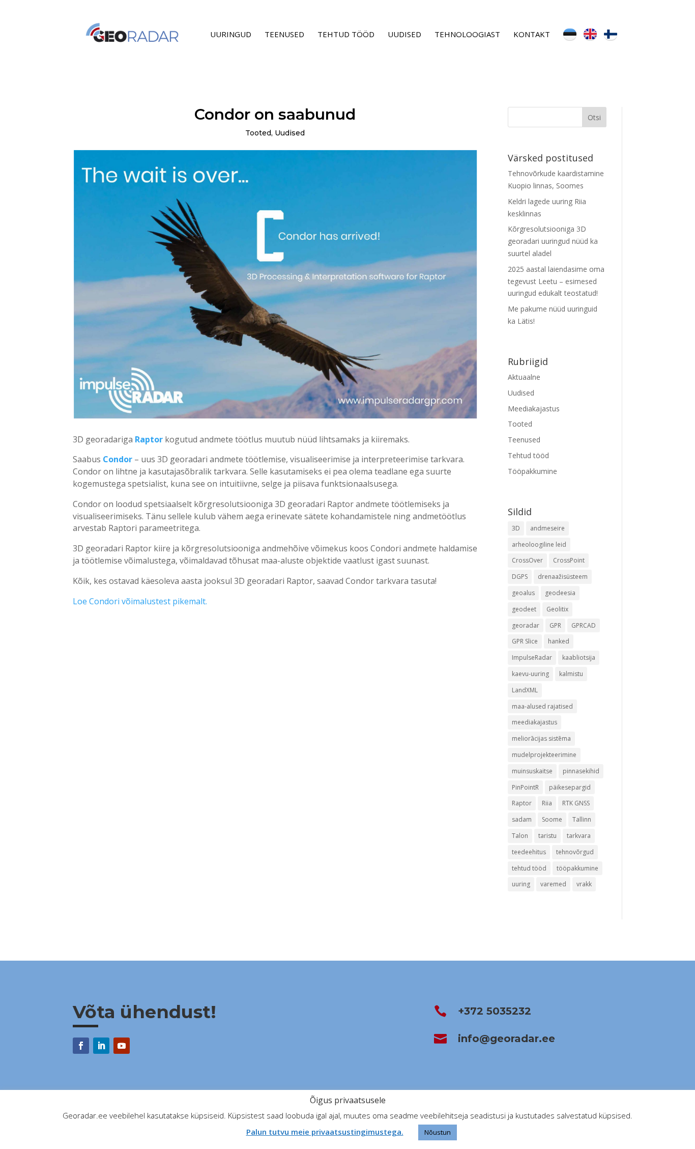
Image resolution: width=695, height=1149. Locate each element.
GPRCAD (583, 625)
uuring (521, 884)
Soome (552, 819)
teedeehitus (529, 852)
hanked (558, 641)
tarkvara (579, 835)
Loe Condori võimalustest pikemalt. (140, 601)
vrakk (584, 884)
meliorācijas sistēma (541, 738)
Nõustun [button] (437, 1132)
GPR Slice (525, 641)
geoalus (523, 592)
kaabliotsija (578, 657)
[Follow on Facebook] (81, 1046)
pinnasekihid (581, 771)
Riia (547, 803)
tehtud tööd (529, 868)
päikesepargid (570, 787)
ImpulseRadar (532, 657)
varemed (553, 884)
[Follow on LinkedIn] (101, 1046)
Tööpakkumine (532, 471)
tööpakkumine (577, 868)
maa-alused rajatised (542, 706)
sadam (522, 819)
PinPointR (525, 787)
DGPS (520, 576)
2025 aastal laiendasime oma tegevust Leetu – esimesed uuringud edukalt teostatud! (556, 281)
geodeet (524, 609)
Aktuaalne (524, 377)
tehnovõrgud (575, 852)
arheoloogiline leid (539, 544)
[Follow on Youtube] (121, 1046)
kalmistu (571, 673)
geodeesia (560, 592)
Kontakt (531, 35)
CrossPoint (569, 560)
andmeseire (547, 528)
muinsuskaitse (532, 771)
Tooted (258, 132)
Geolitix (557, 609)
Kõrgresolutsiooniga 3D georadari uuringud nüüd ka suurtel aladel (553, 241)
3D (516, 528)
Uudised (404, 35)
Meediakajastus (534, 408)
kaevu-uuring (530, 673)
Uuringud (230, 35)
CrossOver (527, 560)
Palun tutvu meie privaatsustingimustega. (324, 1132)
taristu (547, 835)
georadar (525, 625)
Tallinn (581, 819)
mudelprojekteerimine (544, 754)
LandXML (525, 690)
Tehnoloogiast (467, 35)
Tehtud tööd (345, 35)
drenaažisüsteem (563, 576)
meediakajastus (534, 722)
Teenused (284, 35)
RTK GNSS (576, 803)
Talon (520, 835)
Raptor (149, 439)
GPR (555, 625)
